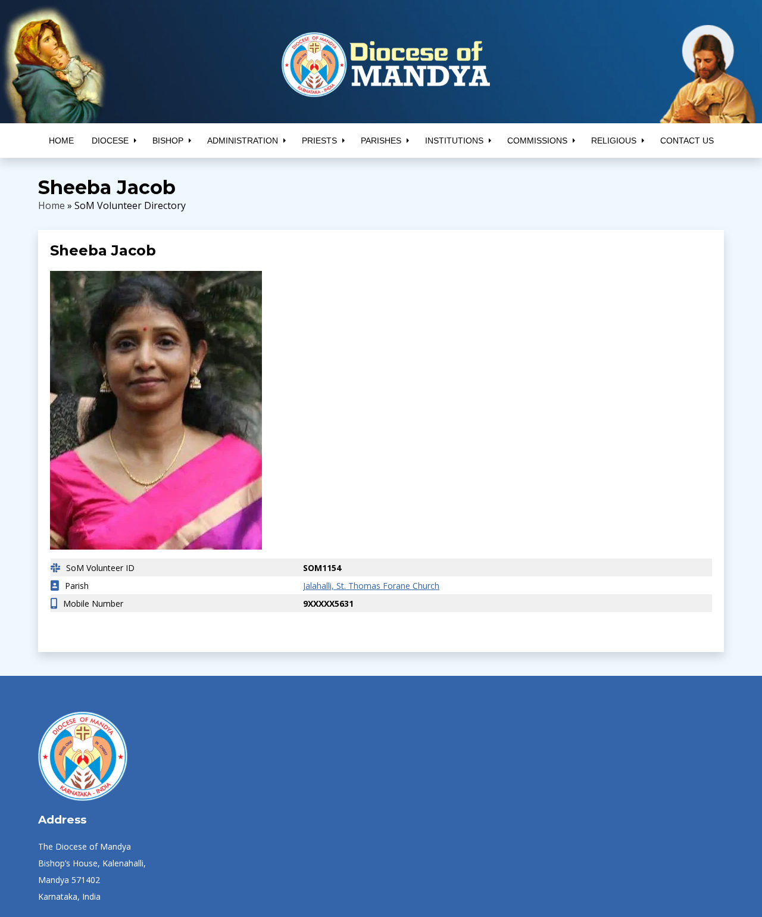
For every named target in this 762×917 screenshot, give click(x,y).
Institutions (454, 140)
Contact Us (687, 140)
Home (61, 140)
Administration (242, 140)
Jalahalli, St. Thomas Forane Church (362, 585)
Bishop (167, 140)
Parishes (381, 140)
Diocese (110, 140)
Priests (319, 140)
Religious (613, 140)
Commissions (537, 140)
